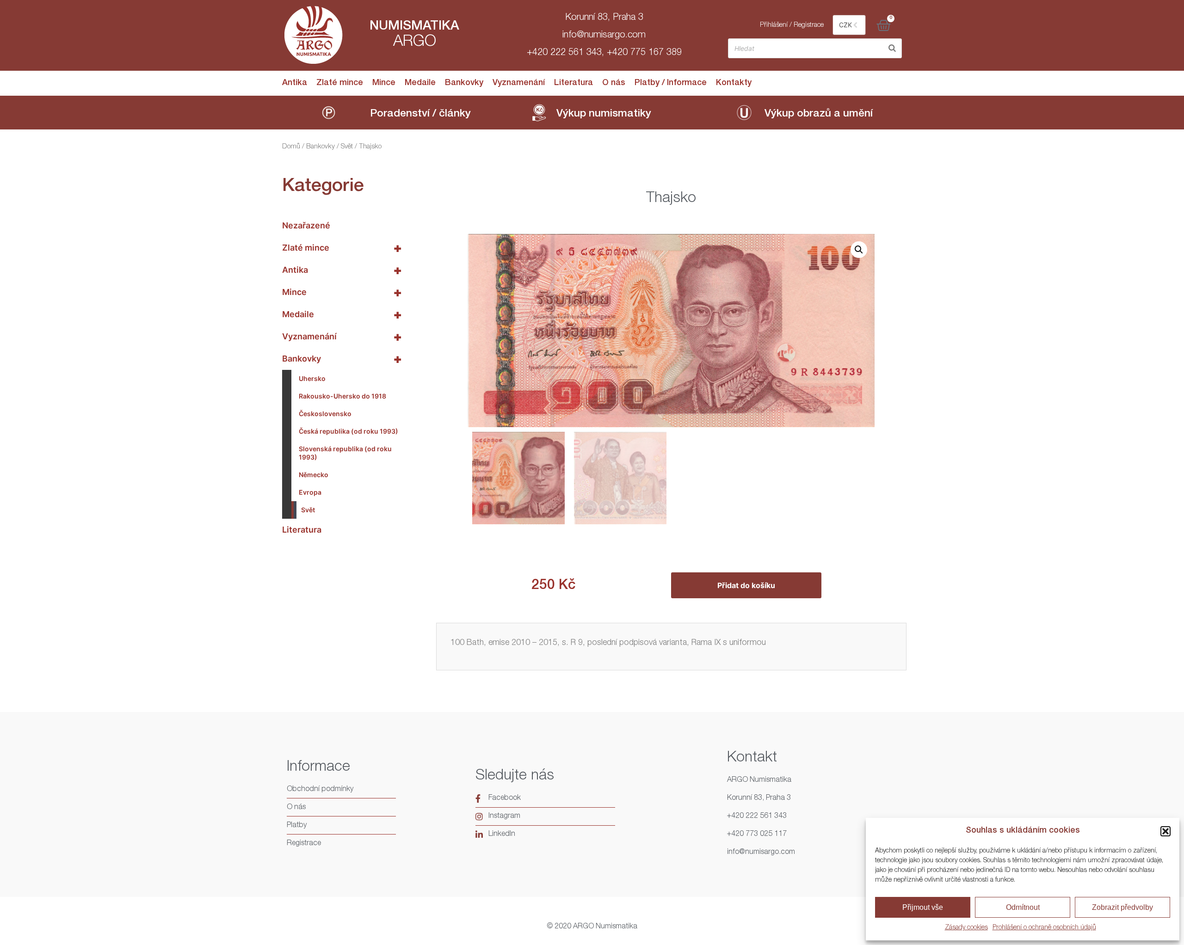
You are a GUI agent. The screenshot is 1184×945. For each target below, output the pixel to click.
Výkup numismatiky (603, 114)
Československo (325, 413)
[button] (1165, 831)
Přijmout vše (922, 907)
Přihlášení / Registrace (792, 25)
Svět (347, 146)
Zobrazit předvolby (1122, 907)
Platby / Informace (671, 83)
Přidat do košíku (746, 585)
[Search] (892, 48)
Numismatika (414, 26)
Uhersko (312, 378)
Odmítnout (1023, 907)
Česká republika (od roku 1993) (348, 431)
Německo (313, 475)
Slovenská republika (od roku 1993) (345, 453)
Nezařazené (306, 225)
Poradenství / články (420, 114)
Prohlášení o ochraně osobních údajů (1044, 928)
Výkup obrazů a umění (819, 114)
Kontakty (734, 83)
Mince (383, 83)
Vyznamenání (519, 83)
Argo (414, 42)
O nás (613, 83)
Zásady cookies (966, 928)
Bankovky (464, 83)
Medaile (420, 83)
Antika (294, 83)
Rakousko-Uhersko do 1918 (342, 396)
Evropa (310, 492)
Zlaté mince (339, 83)
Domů (291, 146)
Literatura (573, 83)
